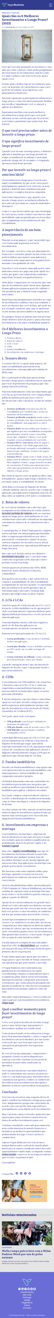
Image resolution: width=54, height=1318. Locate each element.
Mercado (6, 13)
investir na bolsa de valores (17, 513)
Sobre (27, 1305)
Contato (27, 1307)
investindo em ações (13, 556)
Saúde (27, 1300)
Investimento (27, 1292)
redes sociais (9, 1154)
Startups (15, 13)
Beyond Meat (28, 945)
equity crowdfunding (24, 851)
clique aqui (8, 1003)
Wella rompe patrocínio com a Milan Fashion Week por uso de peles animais (26, 1254)
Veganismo (7, 1247)
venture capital (10, 846)
